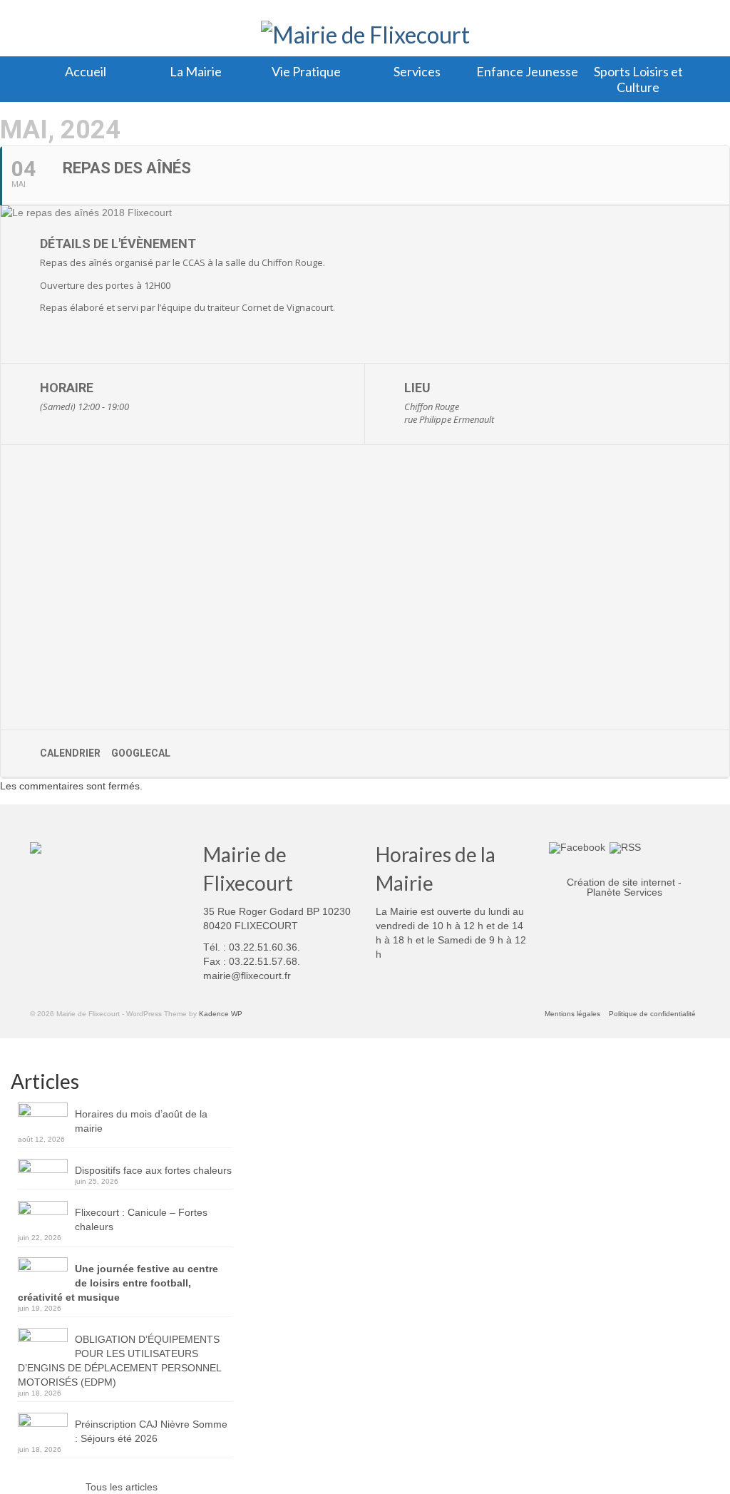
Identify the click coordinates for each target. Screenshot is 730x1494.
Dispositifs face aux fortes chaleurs (153, 1170)
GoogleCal (140, 753)
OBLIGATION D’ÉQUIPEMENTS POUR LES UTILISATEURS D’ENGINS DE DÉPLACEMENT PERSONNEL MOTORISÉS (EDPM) (119, 1361)
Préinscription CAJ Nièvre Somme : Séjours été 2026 (151, 1431)
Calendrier (70, 753)
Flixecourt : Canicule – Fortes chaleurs (141, 1219)
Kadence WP (220, 1014)
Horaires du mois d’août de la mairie (141, 1121)
